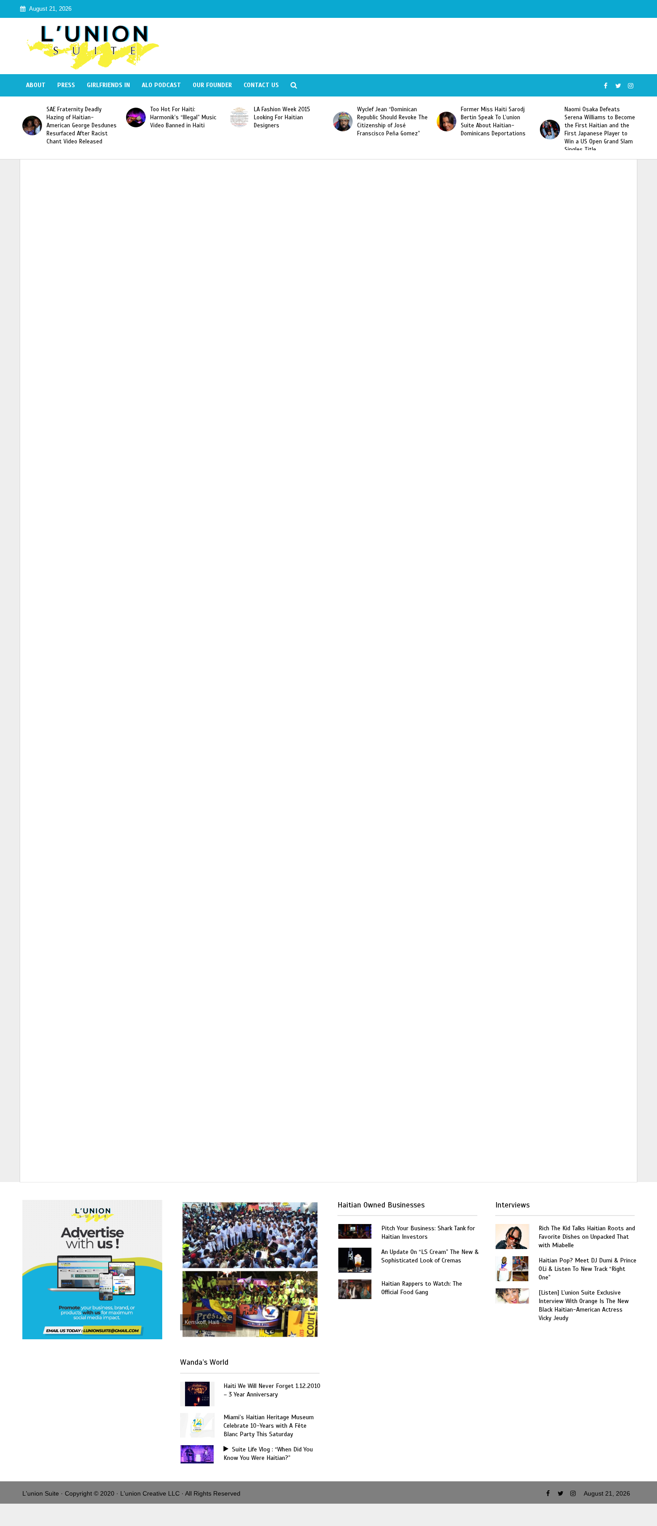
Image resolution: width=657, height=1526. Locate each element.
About (36, 85)
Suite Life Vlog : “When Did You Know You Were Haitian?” (268, 1454)
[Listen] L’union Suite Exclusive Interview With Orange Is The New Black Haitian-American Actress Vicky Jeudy (584, 1305)
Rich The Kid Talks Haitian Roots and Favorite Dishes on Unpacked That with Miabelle (587, 1236)
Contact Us (261, 85)
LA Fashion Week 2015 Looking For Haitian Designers (282, 117)
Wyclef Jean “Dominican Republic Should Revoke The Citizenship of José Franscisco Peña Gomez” (392, 121)
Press (66, 85)
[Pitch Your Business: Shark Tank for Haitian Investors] (354, 1231)
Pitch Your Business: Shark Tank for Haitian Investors (428, 1232)
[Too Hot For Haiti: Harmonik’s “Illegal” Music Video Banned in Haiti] (136, 117)
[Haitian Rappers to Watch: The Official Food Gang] (354, 1288)
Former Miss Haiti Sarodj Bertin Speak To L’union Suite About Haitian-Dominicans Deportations (493, 121)
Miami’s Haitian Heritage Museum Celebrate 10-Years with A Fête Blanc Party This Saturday (268, 1425)
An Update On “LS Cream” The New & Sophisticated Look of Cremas (430, 1256)
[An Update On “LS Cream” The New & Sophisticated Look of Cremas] (354, 1259)
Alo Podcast (161, 85)
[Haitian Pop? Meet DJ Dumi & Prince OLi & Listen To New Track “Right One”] (512, 1268)
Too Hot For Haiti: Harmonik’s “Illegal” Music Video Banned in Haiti (183, 117)
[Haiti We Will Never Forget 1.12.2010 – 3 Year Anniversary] (197, 1393)
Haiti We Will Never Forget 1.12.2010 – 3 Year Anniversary (271, 1390)
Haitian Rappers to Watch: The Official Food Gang (421, 1288)
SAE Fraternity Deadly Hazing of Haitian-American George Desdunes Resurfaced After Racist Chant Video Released (81, 125)
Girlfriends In (108, 85)
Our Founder (212, 85)
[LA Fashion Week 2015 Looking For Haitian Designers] (239, 117)
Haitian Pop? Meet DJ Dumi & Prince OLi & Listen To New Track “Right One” (587, 1269)
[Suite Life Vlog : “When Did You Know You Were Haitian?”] (197, 1454)
